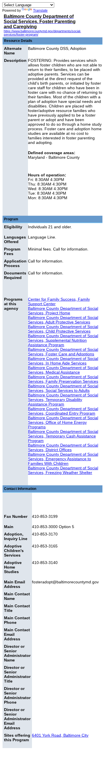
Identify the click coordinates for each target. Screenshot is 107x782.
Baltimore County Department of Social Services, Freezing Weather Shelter (63, 470)
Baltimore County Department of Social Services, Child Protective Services (63, 328)
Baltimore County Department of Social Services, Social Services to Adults (63, 388)
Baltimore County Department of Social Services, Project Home (63, 310)
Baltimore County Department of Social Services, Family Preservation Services (63, 379)
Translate (40, 11)
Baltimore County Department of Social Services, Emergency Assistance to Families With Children (63, 459)
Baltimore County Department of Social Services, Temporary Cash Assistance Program (63, 436)
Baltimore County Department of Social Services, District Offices (63, 447)
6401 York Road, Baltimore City (60, 735)
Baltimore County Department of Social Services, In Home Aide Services (63, 360)
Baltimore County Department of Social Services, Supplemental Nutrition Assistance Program (63, 340)
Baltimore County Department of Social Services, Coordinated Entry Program (63, 411)
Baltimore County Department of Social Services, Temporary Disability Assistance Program (63, 399)
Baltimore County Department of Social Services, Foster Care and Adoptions (63, 351)
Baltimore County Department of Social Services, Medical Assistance (63, 369)
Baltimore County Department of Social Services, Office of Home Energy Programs (63, 422)
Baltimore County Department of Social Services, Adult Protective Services (63, 319)
